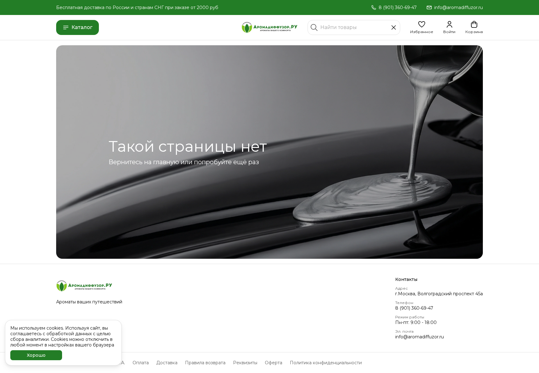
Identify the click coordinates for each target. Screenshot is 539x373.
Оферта (273, 363)
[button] (421, 27)
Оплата (141, 363)
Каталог (81, 27)
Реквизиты (245, 363)
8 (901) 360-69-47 (414, 308)
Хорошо (36, 355)
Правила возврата (205, 363)
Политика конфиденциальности (326, 363)
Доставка (166, 363)
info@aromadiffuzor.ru (419, 337)
